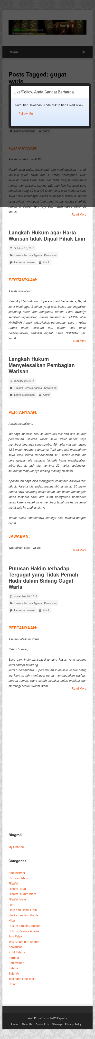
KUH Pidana (17, 952)
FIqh (11, 904)
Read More (79, 214)
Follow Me (26, 113)
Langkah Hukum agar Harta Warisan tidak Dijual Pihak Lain (47, 235)
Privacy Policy (73, 1024)
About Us (26, 1024)
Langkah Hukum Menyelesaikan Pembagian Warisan (42, 365)
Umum (13, 984)
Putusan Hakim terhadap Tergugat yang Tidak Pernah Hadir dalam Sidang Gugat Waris (43, 577)
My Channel (17, 847)
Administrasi (17, 873)
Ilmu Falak (15, 936)
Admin (46, 262)
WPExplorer (60, 1018)
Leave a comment (24, 262)
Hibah (13, 920)
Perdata (14, 957)
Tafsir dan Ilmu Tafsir (22, 978)
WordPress (34, 1018)
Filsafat (13, 883)
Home (14, 1024)
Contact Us (42, 1024)
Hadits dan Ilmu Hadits (23, 915)
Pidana (13, 968)
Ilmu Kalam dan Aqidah (24, 941)
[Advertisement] (47, 775)
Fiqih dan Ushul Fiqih (23, 910)
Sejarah (14, 973)
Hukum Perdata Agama (28, 255)
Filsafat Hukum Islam (22, 894)
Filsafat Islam (17, 899)
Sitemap (57, 1024)
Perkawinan (16, 963)
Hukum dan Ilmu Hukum (24, 926)
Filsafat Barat (17, 888)
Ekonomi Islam (18, 878)
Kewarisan (50, 255)
